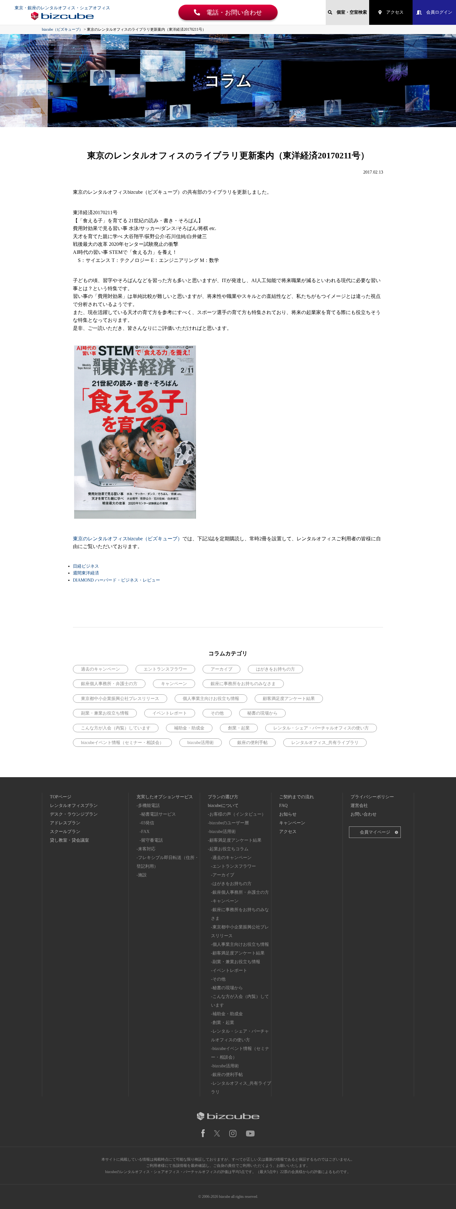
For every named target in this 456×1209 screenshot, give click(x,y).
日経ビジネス (86, 566)
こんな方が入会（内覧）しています (115, 728)
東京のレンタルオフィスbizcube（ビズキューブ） (127, 538)
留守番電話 (152, 840)
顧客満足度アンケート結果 (289, 698)
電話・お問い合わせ (231, 12)
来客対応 (146, 849)
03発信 (147, 823)
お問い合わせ (364, 814)
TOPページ (60, 797)
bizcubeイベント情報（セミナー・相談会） (122, 742)
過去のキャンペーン (100, 669)
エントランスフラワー (165, 669)
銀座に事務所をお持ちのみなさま (243, 683)
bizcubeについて (223, 805)
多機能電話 (149, 805)
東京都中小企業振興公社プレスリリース (120, 698)
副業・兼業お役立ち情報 (105, 713)
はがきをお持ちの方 (275, 669)
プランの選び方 (223, 797)
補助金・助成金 (189, 728)
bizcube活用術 (200, 742)
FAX (145, 831)
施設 (142, 875)
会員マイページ (375, 832)
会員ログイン (437, 12)
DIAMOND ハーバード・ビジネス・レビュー (116, 580)
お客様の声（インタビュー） (237, 814)
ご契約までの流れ (296, 797)
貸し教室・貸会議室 (69, 840)
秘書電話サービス (158, 814)
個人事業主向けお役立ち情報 (211, 698)
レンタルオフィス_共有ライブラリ (325, 742)
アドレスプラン (65, 823)
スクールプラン (65, 831)
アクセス (393, 12)
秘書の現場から (262, 713)
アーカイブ (221, 669)
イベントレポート (169, 713)
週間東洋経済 (86, 573)
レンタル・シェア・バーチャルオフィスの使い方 (321, 728)
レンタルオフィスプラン (74, 805)
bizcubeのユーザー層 (229, 823)
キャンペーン (174, 683)
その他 (217, 713)
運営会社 (359, 805)
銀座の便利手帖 (252, 742)
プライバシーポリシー (372, 797)
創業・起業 (239, 728)
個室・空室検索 (349, 12)
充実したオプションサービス (164, 797)
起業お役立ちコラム (228, 849)
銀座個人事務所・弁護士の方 (109, 683)
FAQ (283, 805)
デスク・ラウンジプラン (74, 814)
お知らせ (288, 814)
